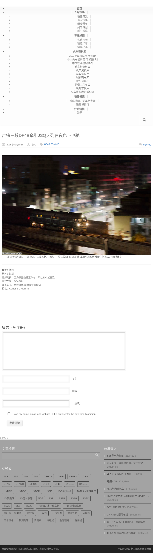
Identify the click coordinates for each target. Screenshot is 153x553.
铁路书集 (79, 96)
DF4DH (20, 484)
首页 (79, 8)
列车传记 (82, 27)
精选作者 (82, 43)
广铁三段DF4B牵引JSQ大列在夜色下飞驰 (40, 135)
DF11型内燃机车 (116, 507)
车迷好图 (79, 35)
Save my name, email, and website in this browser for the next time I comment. (55, 414)
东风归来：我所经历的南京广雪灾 (125, 463)
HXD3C (22, 491)
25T (36, 476)
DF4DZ (33, 484)
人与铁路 (79, 12)
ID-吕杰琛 (9, 498)
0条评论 (147, 144)
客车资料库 (82, 73)
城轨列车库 (82, 77)
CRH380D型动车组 (117, 514)
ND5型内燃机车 (115, 489)
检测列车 (23, 520)
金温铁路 (64, 520)
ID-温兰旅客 (26, 498)
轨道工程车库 (82, 84)
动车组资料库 (82, 66)
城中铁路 (82, 30)
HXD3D (36, 491)
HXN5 (49, 491)
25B (6, 476)
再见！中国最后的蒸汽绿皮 (121, 533)
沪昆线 (37, 520)
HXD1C (83, 484)
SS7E (7, 506)
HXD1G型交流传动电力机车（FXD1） (127, 496)
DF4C (86, 476)
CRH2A (48, 476)
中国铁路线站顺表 (82, 63)
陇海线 (78, 520)
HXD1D (8, 491)
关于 (79, 112)
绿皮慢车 (82, 23)
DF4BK (73, 476)
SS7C (85, 498)
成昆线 (86, 513)
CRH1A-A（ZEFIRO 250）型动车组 (126, 522)
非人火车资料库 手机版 (82, 55)
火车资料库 (79, 51)
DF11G (70, 484)
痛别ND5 (112, 481)
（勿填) (76, 403)
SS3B (62, 498)
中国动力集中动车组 (48, 506)
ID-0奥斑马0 (64, 491)
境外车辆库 (82, 88)
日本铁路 (8, 520)
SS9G (29, 506)
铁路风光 (82, 16)
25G (16, 476)
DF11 (57, 484)
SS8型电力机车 (115, 455)
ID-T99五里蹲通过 (86, 491)
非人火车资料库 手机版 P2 (82, 59)
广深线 (43, 513)
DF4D (7, 484)
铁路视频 (82, 39)
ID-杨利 (54, 144)
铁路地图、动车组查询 (82, 100)
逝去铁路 (82, 20)
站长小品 (82, 46)
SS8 (18, 506)
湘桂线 (50, 520)
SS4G (74, 498)
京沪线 (30, 513)
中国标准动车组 (73, 506)
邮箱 (74, 391)
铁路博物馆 (82, 104)
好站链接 (79, 109)
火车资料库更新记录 (82, 91)
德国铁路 (72, 513)
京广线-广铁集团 (12, 513)
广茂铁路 (57, 513)
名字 (74, 378)
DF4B (47, 144)
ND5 (40, 498)
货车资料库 (82, 81)
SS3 (51, 498)
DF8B (46, 484)
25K (26, 476)
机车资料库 (82, 70)
